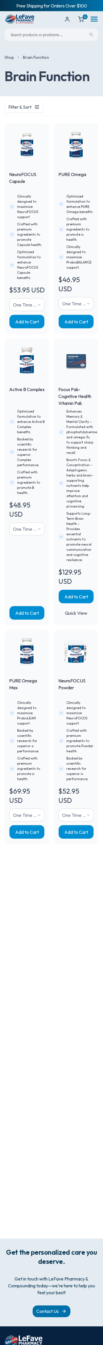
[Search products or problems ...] (91, 34)
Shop (9, 57)
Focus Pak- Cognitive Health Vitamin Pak (74, 396)
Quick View (76, 613)
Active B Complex (27, 389)
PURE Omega (72, 174)
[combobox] (51, 34)
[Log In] (67, 19)
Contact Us (47, 1311)
